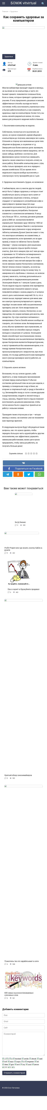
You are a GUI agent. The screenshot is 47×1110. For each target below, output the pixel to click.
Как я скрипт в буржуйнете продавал (23, 589)
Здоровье (9, 56)
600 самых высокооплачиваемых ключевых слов (18, 994)
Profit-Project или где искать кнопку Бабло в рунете (23, 549)
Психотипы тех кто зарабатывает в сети (21, 961)
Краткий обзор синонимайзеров (18, 775)
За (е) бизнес (20, 522)
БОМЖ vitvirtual (23, 3)
